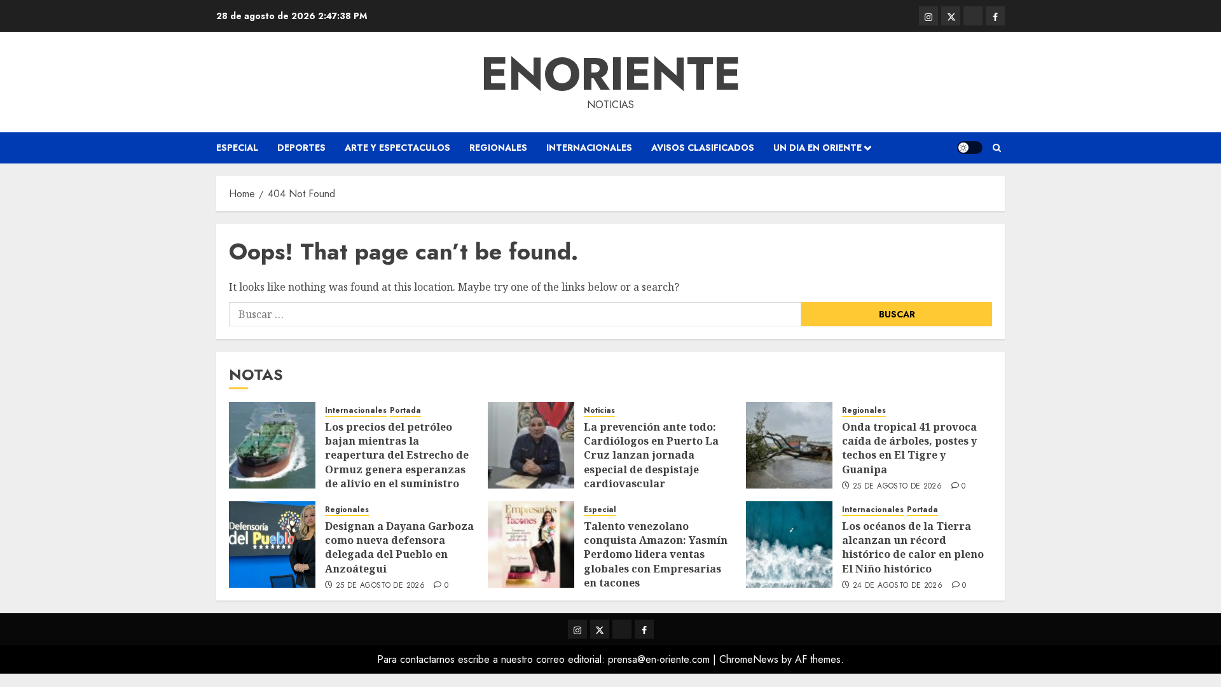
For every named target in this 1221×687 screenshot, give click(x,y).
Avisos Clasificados (702, 147)
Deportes (301, 147)
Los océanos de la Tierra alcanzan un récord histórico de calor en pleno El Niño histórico (913, 547)
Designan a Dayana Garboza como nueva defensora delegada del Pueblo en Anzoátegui (399, 547)
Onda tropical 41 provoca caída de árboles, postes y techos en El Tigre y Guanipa (909, 448)
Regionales (498, 147)
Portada (405, 410)
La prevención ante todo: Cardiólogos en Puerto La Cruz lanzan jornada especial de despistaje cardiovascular (651, 455)
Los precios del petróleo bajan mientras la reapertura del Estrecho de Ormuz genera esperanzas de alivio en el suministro (397, 455)
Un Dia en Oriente (817, 147)
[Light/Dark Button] (970, 147)
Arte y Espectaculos (397, 147)
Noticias (599, 410)
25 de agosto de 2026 (897, 487)
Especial (237, 147)
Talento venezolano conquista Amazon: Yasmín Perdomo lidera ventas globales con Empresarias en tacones (656, 554)
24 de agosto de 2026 (897, 586)
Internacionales (589, 147)
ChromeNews (748, 659)
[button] (997, 147)
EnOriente (611, 74)
